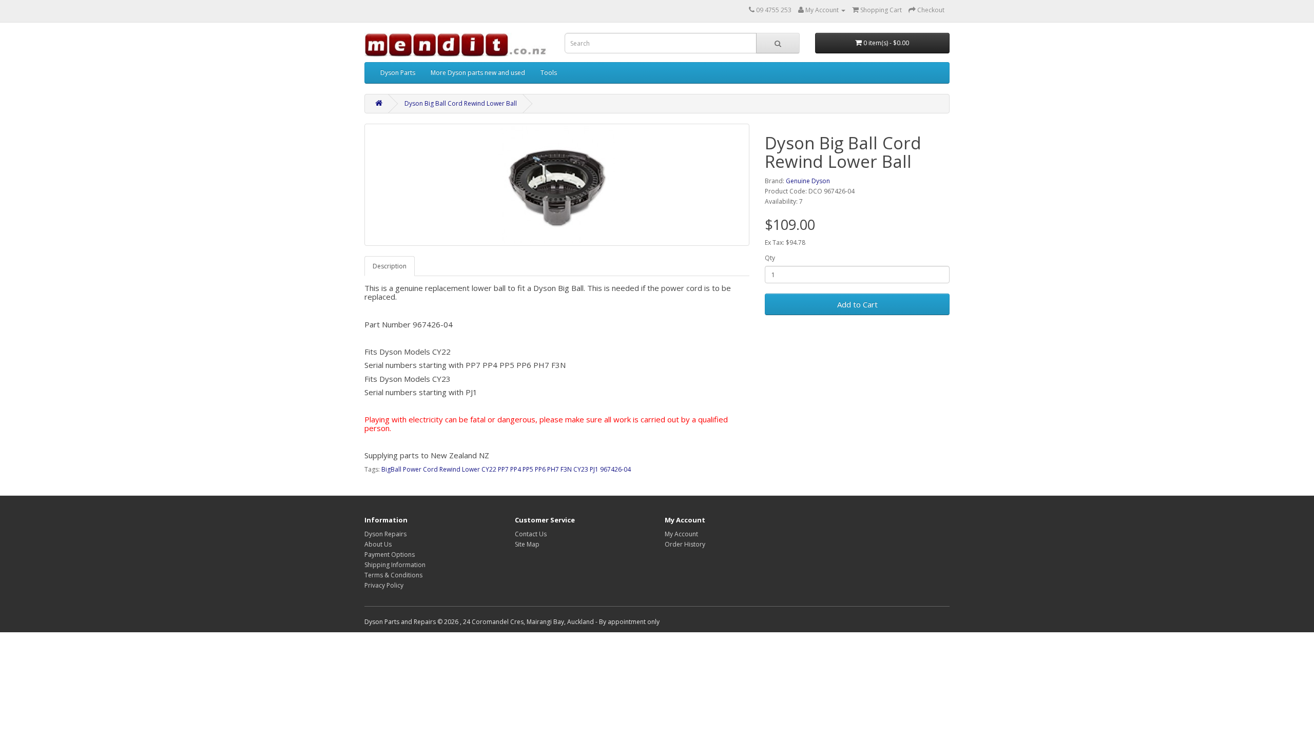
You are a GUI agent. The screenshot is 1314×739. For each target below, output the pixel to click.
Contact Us (531, 534)
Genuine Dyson (808, 181)
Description (390, 266)
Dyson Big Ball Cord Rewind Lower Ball (460, 103)
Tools (548, 72)
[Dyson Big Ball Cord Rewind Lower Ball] (556, 185)
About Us (378, 544)
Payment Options (389, 554)
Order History (685, 544)
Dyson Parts (397, 72)
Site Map (527, 544)
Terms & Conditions (393, 575)
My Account (681, 534)
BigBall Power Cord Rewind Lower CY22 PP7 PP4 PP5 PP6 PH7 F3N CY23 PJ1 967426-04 (506, 469)
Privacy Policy (383, 585)
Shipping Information (395, 564)
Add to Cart (857, 304)
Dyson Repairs (385, 534)
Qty (770, 258)
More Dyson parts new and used (478, 72)
